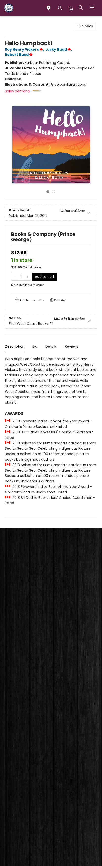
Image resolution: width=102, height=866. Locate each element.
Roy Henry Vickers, (25, 49)
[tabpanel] (51, 436)
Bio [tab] (34, 346)
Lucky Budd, (59, 49)
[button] (48, 8)
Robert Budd (17, 54)
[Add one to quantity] (28, 276)
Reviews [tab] (71, 346)
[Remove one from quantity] (14, 276)
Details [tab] (51, 346)
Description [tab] (15, 346)
